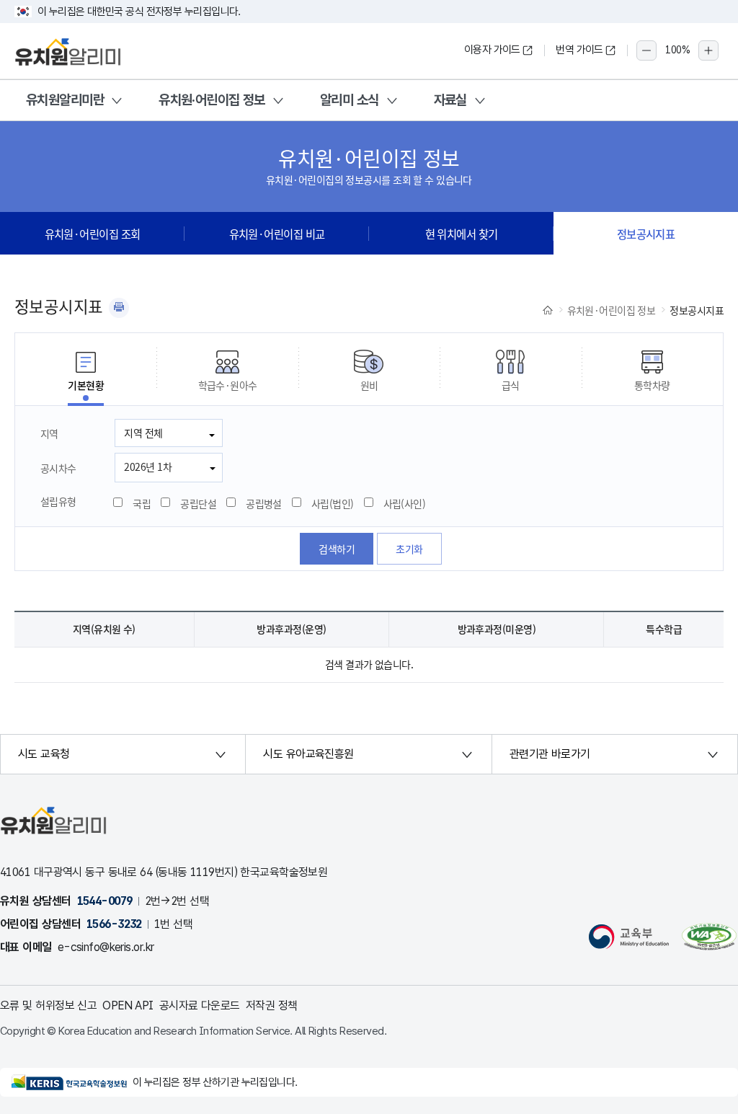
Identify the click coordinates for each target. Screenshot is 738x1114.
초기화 (409, 548)
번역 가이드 (579, 49)
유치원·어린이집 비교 (277, 234)
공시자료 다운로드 (199, 1005)
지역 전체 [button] (143, 432)
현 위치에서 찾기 (461, 234)
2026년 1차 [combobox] (148, 466)
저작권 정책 (272, 1005)
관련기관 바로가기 (550, 754)
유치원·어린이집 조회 (93, 234)
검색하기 (337, 548)
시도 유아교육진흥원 (308, 754)
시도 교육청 (44, 754)
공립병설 (264, 503)
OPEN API (128, 1005)
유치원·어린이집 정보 (212, 100)
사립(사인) (404, 503)
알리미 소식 (349, 100)
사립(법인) (332, 503)
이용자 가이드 (492, 49)
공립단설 (198, 503)
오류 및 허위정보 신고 (48, 1005)
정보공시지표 (646, 234)
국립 (142, 503)
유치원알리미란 (65, 100)
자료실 (450, 100)
